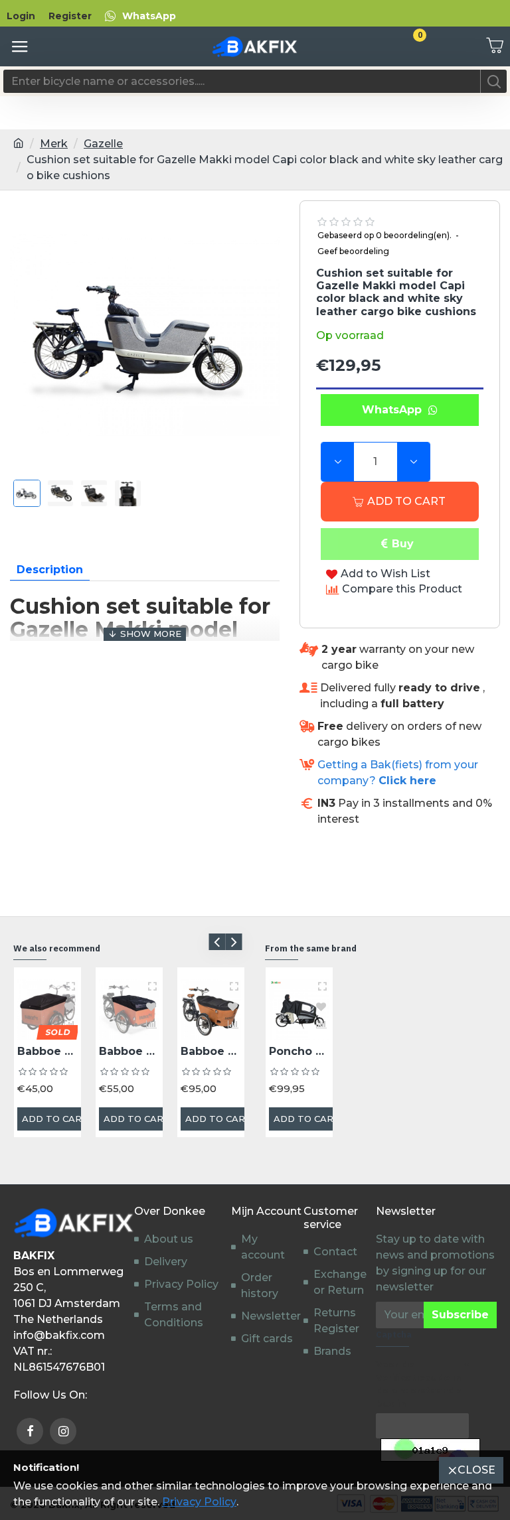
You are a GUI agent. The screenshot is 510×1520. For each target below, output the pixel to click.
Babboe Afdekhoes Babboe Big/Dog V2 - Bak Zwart (129, 1051)
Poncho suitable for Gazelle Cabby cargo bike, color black (299, 1051)
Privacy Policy (199, 1501)
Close (476, 1470)
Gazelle (103, 143)
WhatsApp (395, 409)
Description (50, 569)
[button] (217, 941)
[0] (490, 46)
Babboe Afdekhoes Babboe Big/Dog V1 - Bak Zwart (47, 1051)
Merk (54, 143)
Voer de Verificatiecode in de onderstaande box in (418, 1384)
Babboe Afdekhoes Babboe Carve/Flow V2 (211, 1051)
